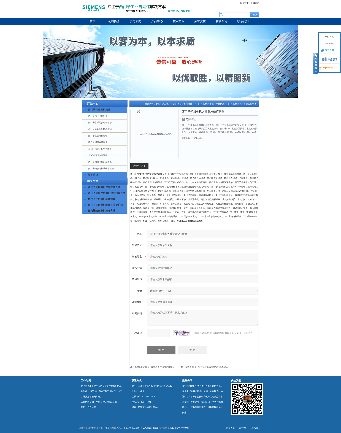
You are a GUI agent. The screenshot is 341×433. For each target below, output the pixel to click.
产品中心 (166, 104)
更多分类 (93, 174)
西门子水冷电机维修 (97, 116)
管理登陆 (185, 428)
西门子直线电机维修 (97, 135)
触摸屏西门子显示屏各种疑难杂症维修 (156, 367)
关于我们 (243, 428)
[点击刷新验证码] (182, 333)
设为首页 (244, 3)
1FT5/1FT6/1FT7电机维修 (100, 149)
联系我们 (255, 428)
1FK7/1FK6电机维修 (97, 155)
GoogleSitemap (151, 428)
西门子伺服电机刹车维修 (100, 162)
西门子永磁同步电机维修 (100, 122)
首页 (158, 104)
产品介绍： (139, 165)
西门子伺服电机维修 (97, 142)
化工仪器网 (174, 428)
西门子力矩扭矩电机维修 (100, 129)
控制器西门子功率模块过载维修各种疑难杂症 (206, 367)
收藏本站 (255, 3)
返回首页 (230, 428)
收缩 (315, 63)
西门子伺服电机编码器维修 (101, 168)
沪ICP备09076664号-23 (134, 428)
